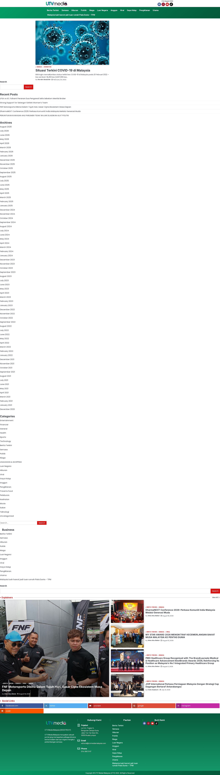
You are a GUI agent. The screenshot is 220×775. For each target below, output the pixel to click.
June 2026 (5, 135)
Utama (155, 10)
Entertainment (6, 420)
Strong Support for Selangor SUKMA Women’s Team (24, 102)
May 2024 (4, 239)
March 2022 (5, 347)
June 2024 (5, 234)
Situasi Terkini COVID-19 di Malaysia (63, 70)
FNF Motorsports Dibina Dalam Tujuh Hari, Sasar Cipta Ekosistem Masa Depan (35, 107)
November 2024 (7, 214)
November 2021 (7, 363)
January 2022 (6, 355)
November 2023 (7, 263)
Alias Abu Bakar (10, 694)
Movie (3, 503)
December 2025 (7, 160)
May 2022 (4, 338)
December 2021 (7, 359)
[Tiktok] (171, 4)
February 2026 (6, 151)
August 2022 (6, 326)
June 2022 (5, 334)
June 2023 (5, 284)
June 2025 (5, 185)
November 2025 (7, 164)
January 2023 (6, 305)
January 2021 (6, 405)
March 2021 (5, 396)
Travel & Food (6, 491)
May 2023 (4, 288)
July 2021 (4, 380)
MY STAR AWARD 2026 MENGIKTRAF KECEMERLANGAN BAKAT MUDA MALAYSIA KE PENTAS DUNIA (180, 636)
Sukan (3, 507)
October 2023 (6, 268)
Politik (84, 10)
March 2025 (5, 197)
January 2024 (6, 255)
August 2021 (5, 376)
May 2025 (4, 189)
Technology (5, 441)
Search (3, 81)
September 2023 (7, 272)
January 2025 (6, 205)
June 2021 (4, 384)
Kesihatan (47, 67)
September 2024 (8, 222)
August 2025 (6, 176)
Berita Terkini (53, 10)
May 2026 (4, 139)
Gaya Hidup (131, 10)
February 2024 (6, 251)
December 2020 (7, 409)
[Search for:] (18, 523)
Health (3, 433)
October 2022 (6, 318)
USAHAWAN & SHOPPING (11, 462)
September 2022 (7, 322)
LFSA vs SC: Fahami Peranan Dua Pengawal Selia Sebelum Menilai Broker (33, 98)
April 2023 (4, 293)
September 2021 (7, 372)
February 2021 (6, 401)
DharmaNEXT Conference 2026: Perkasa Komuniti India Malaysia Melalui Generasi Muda (40, 111)
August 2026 (6, 126)
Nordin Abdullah (44, 79)
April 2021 (4, 392)
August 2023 (6, 276)
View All (215, 597)
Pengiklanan (144, 10)
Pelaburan (4, 495)
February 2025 (6, 201)
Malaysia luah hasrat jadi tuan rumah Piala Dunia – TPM (71, 15)
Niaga (91, 10)
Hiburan (74, 10)
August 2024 (6, 226)
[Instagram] (163, 4)
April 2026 (4, 143)
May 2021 (4, 388)
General (3, 428)
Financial (4, 424)
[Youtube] (167, 4)
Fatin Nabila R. (153, 690)
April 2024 (4, 243)
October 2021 (6, 367)
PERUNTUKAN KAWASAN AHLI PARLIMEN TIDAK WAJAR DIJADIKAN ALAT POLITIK (34, 115)
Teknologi (4, 512)
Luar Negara (102, 10)
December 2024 (7, 210)
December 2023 (7, 259)
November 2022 (7, 313)
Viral (122, 10)
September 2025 (7, 172)
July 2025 (4, 180)
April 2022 (4, 342)
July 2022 (4, 330)
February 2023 (6, 301)
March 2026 (5, 147)
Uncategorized (7, 516)
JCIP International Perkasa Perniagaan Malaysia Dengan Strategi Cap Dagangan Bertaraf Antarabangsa (182, 685)
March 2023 (5, 297)
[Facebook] (159, 4)
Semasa (65, 10)
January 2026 (6, 155)
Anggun (114, 10)
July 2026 (4, 131)
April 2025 (4, 193)
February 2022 (6, 351)
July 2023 (4, 280)
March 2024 (5, 247)
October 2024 (6, 218)
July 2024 (4, 230)
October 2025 (6, 168)
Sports (3, 437)
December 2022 (7, 309)
